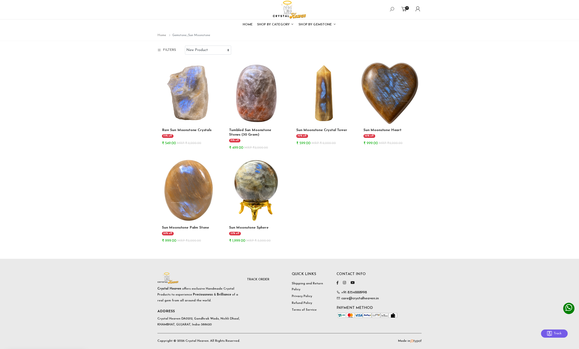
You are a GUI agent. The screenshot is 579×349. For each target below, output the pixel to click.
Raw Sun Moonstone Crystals (186, 130)
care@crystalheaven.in (360, 298)
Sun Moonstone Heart (382, 130)
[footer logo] (199, 278)
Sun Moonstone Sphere (248, 227)
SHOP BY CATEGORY (274, 24)
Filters (169, 50)
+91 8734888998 (353, 292)
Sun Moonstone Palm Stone (185, 227)
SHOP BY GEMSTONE (316, 24)
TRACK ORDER (258, 279)
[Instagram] (344, 283)
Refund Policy (302, 303)
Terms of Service (304, 310)
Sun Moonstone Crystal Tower (321, 130)
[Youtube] (353, 283)
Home (161, 35)
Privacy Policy (302, 296)
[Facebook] (337, 283)
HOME (248, 24)
